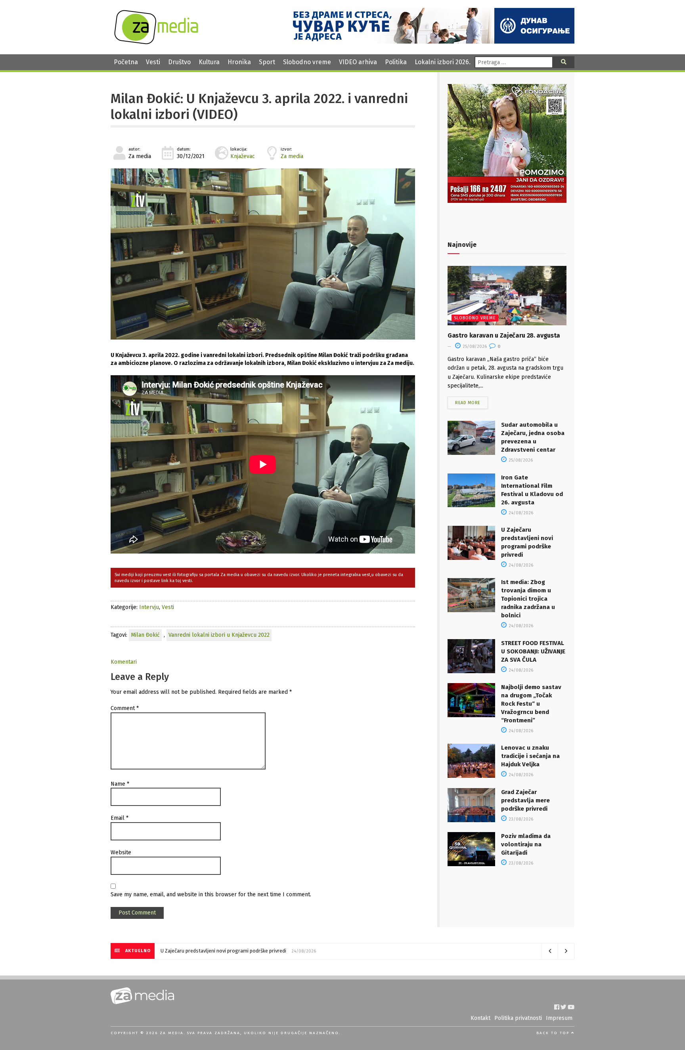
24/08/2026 (520, 512)
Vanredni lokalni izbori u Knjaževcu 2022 (219, 635)
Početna (126, 62)
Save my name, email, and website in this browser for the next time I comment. (211, 894)
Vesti (153, 62)
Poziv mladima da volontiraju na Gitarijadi (526, 844)
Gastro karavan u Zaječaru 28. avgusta (504, 335)
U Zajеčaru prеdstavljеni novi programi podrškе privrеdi (223, 951)
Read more (467, 402)
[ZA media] (156, 42)
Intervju (149, 607)
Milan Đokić (145, 635)
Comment (125, 708)
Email (119, 818)
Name (120, 784)
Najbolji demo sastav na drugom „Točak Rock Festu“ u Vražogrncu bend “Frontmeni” (531, 703)
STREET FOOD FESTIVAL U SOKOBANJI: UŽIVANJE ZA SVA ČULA (533, 651)
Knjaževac (242, 156)
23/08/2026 (520, 819)
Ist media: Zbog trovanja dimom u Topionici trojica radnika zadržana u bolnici (528, 598)
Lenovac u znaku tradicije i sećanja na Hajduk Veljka (530, 756)
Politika (396, 62)
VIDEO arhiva (358, 62)
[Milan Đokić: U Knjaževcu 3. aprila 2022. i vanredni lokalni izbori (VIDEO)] (263, 254)
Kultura (209, 62)
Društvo (179, 62)
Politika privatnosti (518, 1018)
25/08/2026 (474, 346)
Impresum (559, 1018)
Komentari (124, 662)
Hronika (239, 62)
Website (121, 852)
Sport (267, 62)
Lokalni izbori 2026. (443, 62)
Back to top (553, 1033)
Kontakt (480, 1018)
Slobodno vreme (307, 62)
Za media (292, 156)
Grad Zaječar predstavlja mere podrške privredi (525, 800)
